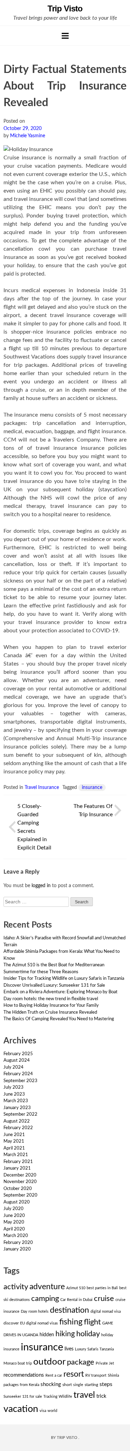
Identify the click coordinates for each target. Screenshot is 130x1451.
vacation (20, 1409)
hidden (47, 1334)
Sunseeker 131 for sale (22, 1396)
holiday (88, 1334)
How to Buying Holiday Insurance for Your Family (51, 1005)
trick (101, 1396)
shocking (51, 1384)
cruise (104, 1298)
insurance (92, 787)
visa (43, 1411)
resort (73, 1374)
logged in (41, 885)
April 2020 (14, 1229)
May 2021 (13, 1141)
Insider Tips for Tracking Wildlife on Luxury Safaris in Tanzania (63, 978)
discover (11, 1323)
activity (15, 1287)
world (52, 1411)
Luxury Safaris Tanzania (94, 1349)
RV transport (95, 1375)
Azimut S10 (75, 1288)
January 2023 (17, 1108)
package (80, 1362)
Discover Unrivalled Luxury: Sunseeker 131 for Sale (54, 985)
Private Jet (105, 1363)
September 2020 (20, 1195)
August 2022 (16, 1121)
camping (45, 1298)
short (67, 1385)
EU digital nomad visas (39, 1323)
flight (92, 1322)
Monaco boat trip (17, 1363)
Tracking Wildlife (57, 1396)
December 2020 (19, 1175)
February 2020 (18, 1242)
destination (69, 1310)
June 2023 (14, 1094)
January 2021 (17, 1168)
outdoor (49, 1361)
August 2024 (16, 1060)
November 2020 (20, 1182)
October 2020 (17, 1189)
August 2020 (16, 1202)
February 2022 (18, 1128)
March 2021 (15, 1155)
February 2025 (18, 1054)
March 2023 (15, 1101)
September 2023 (20, 1081)
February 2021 (18, 1162)
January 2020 (17, 1249)
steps (105, 1384)
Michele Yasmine (27, 135)
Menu (65, 35)
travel (84, 1395)
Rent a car (53, 1375)
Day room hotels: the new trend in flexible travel (50, 999)
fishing (71, 1322)
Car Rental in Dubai (76, 1300)
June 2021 (14, 1135)
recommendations (23, 1375)
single (78, 1385)
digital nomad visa (105, 1311)
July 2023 (13, 1087)
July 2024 (13, 1067)
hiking (65, 1334)
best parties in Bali (102, 1288)
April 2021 (14, 1148)
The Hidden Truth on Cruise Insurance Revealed (50, 1012)
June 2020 (14, 1215)
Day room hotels (35, 1311)
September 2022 (20, 1114)
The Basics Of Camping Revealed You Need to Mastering (58, 1019)
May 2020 (13, 1222)
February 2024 (18, 1074)
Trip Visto (65, 8)
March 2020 (15, 1236)
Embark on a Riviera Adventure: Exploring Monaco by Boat (60, 992)
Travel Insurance (42, 787)
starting (91, 1385)
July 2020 (13, 1209)
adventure (47, 1287)
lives (68, 1349)
